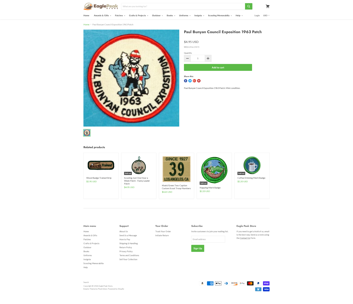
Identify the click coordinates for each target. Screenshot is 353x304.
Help (238, 15)
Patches (119, 15)
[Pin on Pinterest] (198, 80)
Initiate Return (162, 235)
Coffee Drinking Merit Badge (251, 177)
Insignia (198, 15)
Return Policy (125, 247)
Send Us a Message (128, 235)
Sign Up (197, 248)
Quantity (188, 53)
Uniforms (184, 15)
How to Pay (124, 239)
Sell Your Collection (128, 259)
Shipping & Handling (128, 243)
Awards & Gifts (101, 15)
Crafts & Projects (137, 15)
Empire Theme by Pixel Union (95, 289)
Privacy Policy (126, 251)
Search (86, 282)
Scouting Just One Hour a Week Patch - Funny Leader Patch (137, 180)
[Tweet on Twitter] (190, 80)
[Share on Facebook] (185, 80)
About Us (123, 231)
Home (86, 15)
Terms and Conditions (129, 255)
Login (257, 15)
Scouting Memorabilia (219, 15)
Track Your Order (163, 231)
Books (170, 15)
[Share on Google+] (194, 80)
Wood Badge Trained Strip (99, 177)
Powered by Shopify (116, 289)
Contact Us (245, 238)
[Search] (248, 6)
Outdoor (156, 15)
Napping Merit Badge (210, 187)
